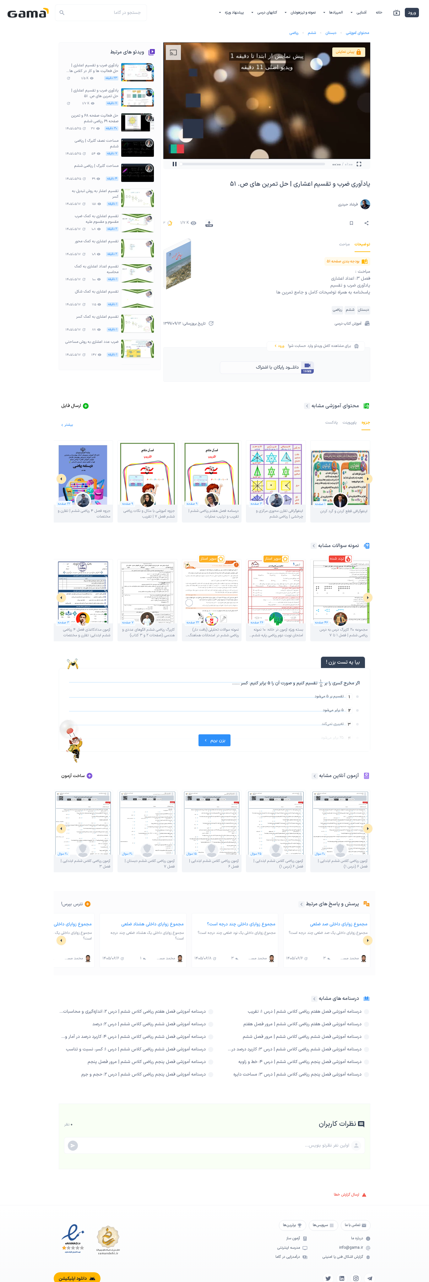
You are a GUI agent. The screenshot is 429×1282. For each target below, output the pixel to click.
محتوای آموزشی (357, 33)
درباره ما (357, 1238)
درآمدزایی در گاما (287, 1257)
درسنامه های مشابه (339, 998)
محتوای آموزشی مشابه (335, 406)
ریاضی (293, 33)
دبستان (330, 33)
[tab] (362, 244)
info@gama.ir (351, 1248)
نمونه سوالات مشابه (338, 546)
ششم (312, 33)
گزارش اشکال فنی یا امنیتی (343, 1257)
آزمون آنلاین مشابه (339, 776)
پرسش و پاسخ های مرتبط (332, 904)
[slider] (187, 164)
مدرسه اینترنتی (288, 1248)
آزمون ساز (293, 1238)
